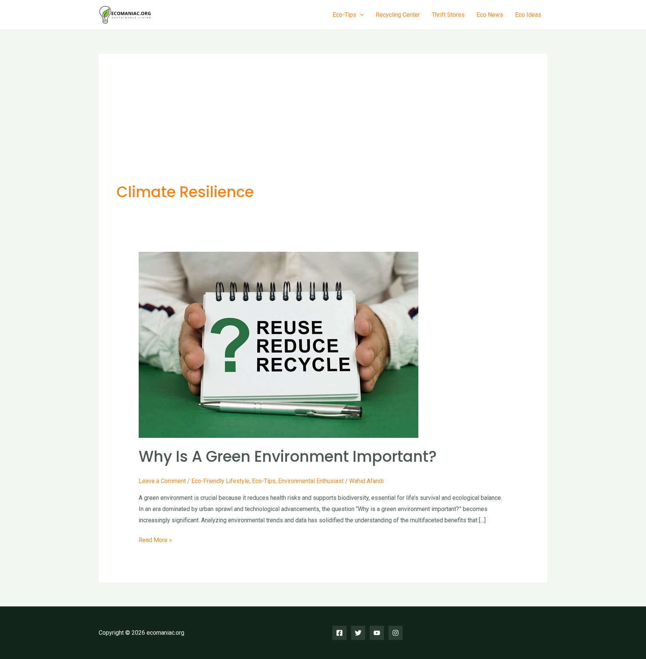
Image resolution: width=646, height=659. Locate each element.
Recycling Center (398, 14)
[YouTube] (377, 633)
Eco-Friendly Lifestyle (220, 481)
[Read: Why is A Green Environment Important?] (278, 344)
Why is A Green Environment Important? (288, 456)
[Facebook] (339, 633)
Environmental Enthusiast (311, 481)
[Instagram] (395, 633)
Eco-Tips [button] (344, 14)
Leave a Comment (162, 481)
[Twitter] (358, 633)
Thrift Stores (448, 14)
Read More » (155, 541)
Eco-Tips (264, 481)
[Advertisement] (323, 127)
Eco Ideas (528, 14)
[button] (360, 15)
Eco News (490, 14)
